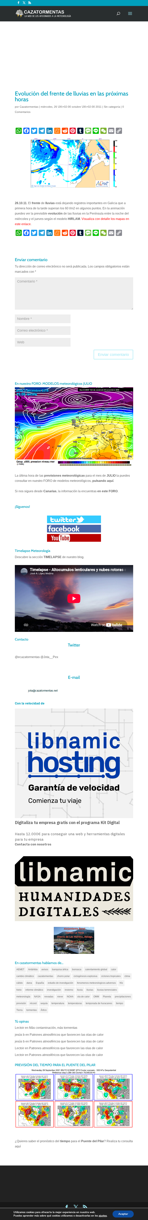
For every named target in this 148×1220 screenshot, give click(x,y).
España (40, 983)
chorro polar (63, 976)
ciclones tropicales (111, 976)
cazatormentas (45, 976)
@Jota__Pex (49, 657)
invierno (69, 990)
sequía (44, 1003)
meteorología (23, 996)
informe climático (34, 990)
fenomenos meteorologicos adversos (96, 983)
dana (29, 983)
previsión (21, 1003)
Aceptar (123, 1214)
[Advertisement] (74, 61)
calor (113, 969)
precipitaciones (123, 996)
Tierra (19, 1010)
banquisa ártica (60, 969)
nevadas (48, 996)
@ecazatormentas (27, 657)
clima (127, 976)
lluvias (90, 990)
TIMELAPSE (52, 557)
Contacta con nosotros (33, 844)
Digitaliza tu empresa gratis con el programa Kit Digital (67, 822)
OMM (96, 996)
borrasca (76, 969)
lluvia (80, 990)
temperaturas (75, 1003)
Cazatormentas (29, 106)
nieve (60, 996)
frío (121, 983)
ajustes (103, 1215)
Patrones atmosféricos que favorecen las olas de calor (66, 1034)
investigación (54, 990)
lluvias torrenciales (107, 990)
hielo (19, 990)
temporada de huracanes (99, 1003)
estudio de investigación (60, 983)
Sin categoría (112, 106)
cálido (19, 983)
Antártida (33, 969)
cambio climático (25, 976)
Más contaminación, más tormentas (53, 1027)
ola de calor (83, 996)
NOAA (70, 996)
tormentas (31, 1010)
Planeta (107, 996)
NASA (37, 996)
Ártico (44, 1010)
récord (33, 1003)
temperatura (57, 1003)
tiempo (119, 1003)
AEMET (20, 969)
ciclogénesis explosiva (85, 976)
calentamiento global (96, 969)
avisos (44, 969)
